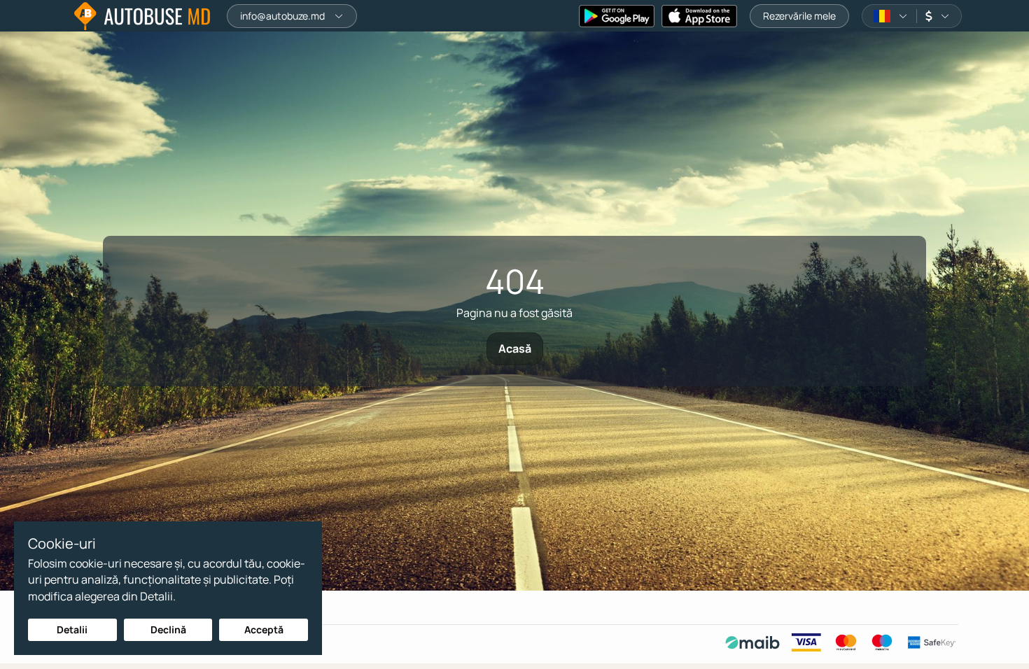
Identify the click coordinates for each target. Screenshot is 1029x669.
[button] (891, 16)
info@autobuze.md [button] (282, 15)
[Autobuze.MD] (142, 16)
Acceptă (264, 629)
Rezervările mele (799, 15)
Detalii (72, 629)
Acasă (514, 348)
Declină (168, 629)
